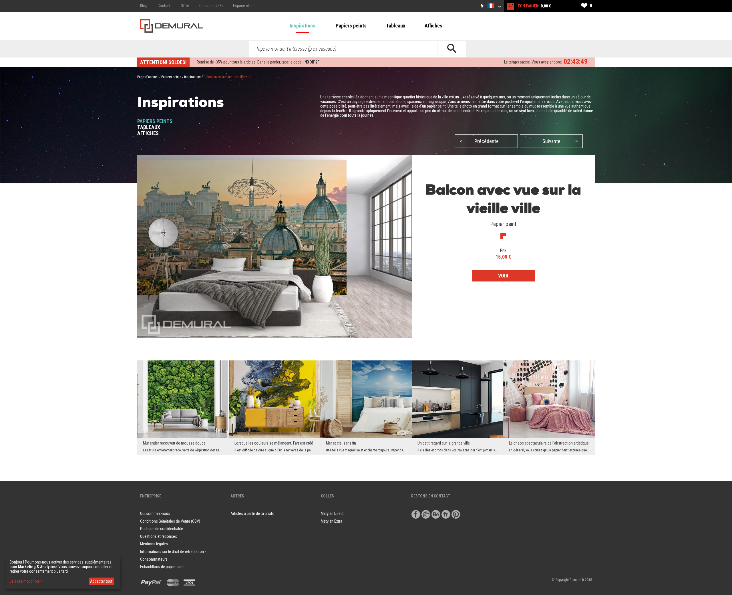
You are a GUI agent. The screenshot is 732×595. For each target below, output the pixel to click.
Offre (185, 5)
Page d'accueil (147, 77)
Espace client (244, 5)
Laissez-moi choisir (26, 581)
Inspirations (302, 26)
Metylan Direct (332, 513)
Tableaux (395, 26)
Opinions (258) (211, 5)
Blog (143, 5)
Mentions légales (154, 544)
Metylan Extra (331, 521)
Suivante (560, 141)
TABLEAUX (148, 127)
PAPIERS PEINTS (154, 121)
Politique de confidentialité (161, 528)
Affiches (433, 26)
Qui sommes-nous (155, 513)
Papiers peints (351, 26)
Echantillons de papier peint (162, 566)
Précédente (479, 141)
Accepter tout (101, 581)
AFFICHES (148, 133)
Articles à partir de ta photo (252, 513)
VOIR (503, 276)
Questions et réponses (158, 536)
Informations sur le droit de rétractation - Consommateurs (173, 555)
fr (482, 6)
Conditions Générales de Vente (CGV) (170, 521)
